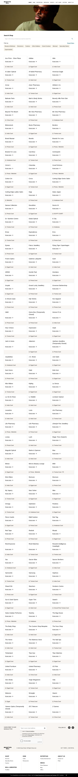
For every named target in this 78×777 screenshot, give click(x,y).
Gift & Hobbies (36, 46)
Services (46, 2)
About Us (71, 2)
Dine (34, 2)
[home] (7, 2)
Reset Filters (70, 43)
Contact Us (60, 758)
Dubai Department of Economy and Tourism (45, 775)
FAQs (59, 760)
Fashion (28, 46)
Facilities (7, 769)
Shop (30, 2)
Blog (41, 767)
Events (52, 2)
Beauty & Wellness (10, 46)
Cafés (24, 758)
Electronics (20, 46)
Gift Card (58, 2)
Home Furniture (46, 46)
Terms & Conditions (30, 731)
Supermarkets (8, 49)
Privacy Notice (31, 735)
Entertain (39, 2)
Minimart (55, 46)
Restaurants (26, 760)
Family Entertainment (45, 758)
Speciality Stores (64, 46)
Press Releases (44, 765)
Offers (65, 2)
